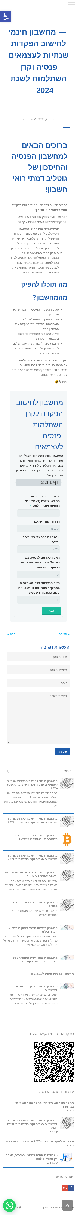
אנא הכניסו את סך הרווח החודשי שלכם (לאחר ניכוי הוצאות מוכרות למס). (42, 501)
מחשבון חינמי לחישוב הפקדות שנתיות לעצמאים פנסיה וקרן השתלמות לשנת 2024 (32, 784)
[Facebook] (71, 1188)
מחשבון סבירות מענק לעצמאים (52, 974)
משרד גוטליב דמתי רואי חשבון (58, 1207)
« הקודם (64, 634)
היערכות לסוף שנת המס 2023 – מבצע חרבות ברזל (40, 1141)
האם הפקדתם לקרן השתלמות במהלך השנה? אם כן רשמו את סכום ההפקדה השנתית (39, 587)
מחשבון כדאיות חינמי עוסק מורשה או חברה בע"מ (32, 930)
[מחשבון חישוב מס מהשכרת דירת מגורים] (67, 905)
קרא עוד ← (68, 1110)
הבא (51, 610)
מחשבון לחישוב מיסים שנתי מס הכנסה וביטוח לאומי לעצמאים (31, 874)
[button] (5, 16)
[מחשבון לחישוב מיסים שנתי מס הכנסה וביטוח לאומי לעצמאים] (67, 875)
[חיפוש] (7, 771)
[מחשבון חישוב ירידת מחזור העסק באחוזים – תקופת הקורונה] (67, 957)
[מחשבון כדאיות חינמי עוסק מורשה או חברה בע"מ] (67, 927)
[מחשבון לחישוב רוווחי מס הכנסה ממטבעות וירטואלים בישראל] (67, 840)
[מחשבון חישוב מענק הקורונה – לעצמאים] (67, 986)
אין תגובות (27, 119)
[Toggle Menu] (71, 4)
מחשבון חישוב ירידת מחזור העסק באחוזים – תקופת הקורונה (35, 959)
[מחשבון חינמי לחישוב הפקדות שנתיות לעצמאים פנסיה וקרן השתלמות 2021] (67, 858)
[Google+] (65, 1188)
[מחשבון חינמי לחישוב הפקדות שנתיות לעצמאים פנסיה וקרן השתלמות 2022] (67, 821)
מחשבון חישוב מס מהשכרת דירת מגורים (35, 904)
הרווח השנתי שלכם (47, 521)
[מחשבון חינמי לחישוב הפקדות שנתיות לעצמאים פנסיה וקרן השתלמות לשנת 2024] (67, 783)
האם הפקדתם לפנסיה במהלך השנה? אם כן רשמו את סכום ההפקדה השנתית (40, 562)
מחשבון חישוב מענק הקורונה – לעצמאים (37, 988)
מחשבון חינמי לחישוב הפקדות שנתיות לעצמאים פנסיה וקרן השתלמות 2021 (32, 857)
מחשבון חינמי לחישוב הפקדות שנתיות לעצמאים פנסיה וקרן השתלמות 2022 (32, 820)
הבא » (11, 634)
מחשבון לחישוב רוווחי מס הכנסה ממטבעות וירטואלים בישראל (35, 837)
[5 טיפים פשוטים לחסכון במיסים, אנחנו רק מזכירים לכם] (67, 1157)
